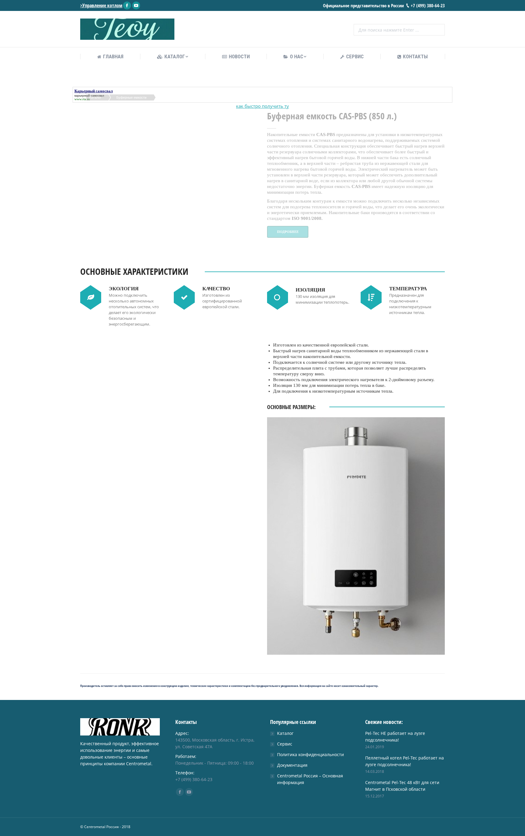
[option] (169, 339)
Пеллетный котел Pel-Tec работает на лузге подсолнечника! (404, 761)
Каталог (95, 97)
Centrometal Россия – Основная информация (310, 779)
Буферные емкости (131, 97)
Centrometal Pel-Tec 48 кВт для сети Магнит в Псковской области (402, 786)
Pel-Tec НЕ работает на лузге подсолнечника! (395, 736)
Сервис (284, 744)
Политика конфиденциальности (310, 754)
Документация (292, 765)
